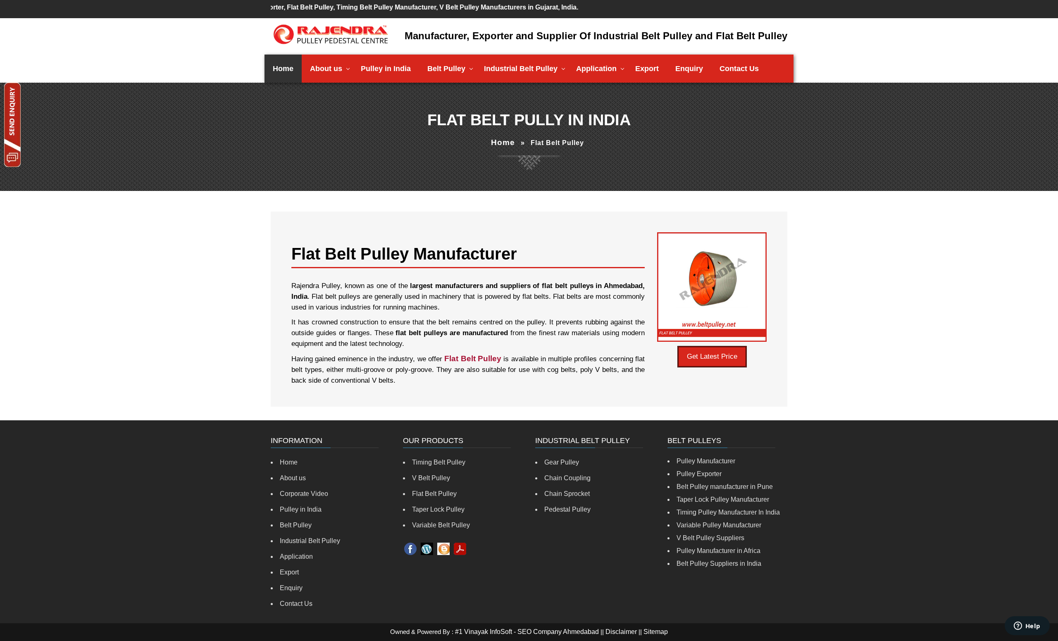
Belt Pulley (446, 68)
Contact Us (739, 68)
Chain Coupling (567, 477)
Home (283, 68)
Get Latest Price (712, 356)
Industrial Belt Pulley (521, 68)
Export (647, 68)
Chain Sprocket (567, 493)
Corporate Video (304, 493)
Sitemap (655, 631)
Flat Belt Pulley (434, 493)
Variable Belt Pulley (441, 525)
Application (596, 68)
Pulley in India (386, 68)
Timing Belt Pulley (438, 462)
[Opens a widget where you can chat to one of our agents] (1027, 626)
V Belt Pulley (431, 477)
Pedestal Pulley (567, 509)
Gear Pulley (561, 462)
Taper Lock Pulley (438, 509)
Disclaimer (621, 631)
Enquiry (689, 68)
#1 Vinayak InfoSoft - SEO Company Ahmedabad (527, 631)
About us (326, 68)
